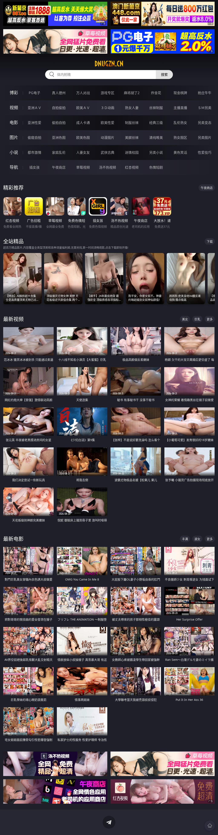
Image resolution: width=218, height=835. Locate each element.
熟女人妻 (132, 107)
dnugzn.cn (109, 63)
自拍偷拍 (59, 107)
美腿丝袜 (132, 137)
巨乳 (197, 319)
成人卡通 (83, 122)
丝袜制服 (156, 107)
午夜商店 (59, 167)
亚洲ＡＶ (34, 107)
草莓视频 (83, 167)
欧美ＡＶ (83, 107)
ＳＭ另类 (204, 107)
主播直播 (180, 107)
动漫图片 (107, 137)
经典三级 (156, 122)
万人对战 (83, 93)
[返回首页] (210, 826)
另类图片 (204, 137)
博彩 (14, 93)
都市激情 (34, 152)
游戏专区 (107, 93)
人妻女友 (83, 152)
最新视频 (13, 318)
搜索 (164, 74)
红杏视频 (132, 167)
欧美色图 (83, 137)
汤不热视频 (107, 167)
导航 (14, 167)
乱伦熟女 (180, 122)
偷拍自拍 (59, 122)
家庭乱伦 (59, 152)
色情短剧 (156, 167)
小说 (14, 152)
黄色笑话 (180, 152)
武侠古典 (107, 152)
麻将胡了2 (131, 93)
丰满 (185, 539)
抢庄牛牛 (204, 93)
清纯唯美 (156, 137)
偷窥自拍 (34, 137)
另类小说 (156, 152)
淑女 (197, 539)
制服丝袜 (132, 122)
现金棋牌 (180, 93)
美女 (185, 319)
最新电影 (13, 538)
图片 (14, 137)
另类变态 (204, 122)
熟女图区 (180, 137)
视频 (14, 108)
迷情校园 (132, 152)
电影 (14, 122)
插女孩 (34, 167)
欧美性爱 (107, 122)
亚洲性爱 (34, 122)
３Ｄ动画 (107, 107)
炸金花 (156, 93)
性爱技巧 (204, 152)
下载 (210, 241)
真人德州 (59, 93)
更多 (210, 319)
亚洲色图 (59, 137)
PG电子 (34, 93)
